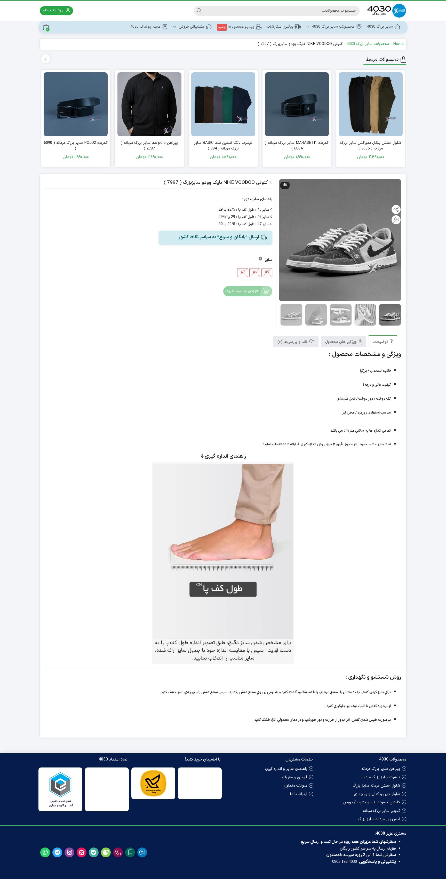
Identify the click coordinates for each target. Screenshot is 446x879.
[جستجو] (199, 11)
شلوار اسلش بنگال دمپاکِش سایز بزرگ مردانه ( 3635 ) (370, 146)
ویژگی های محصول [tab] (341, 342)
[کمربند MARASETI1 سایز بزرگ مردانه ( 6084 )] (297, 104)
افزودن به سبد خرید (242, 291)
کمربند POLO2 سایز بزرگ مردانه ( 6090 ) (76, 146)
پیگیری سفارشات (280, 27)
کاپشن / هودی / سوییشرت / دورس (371, 802)
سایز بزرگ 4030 (380, 27)
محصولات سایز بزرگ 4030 (332, 27)
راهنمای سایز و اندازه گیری (286, 769)
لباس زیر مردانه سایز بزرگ (379, 819)
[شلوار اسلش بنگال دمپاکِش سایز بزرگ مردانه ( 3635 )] (371, 104)
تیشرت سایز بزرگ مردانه (381, 777)
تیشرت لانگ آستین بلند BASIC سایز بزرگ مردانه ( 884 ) (223, 146)
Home (398, 44)
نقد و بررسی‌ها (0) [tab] (292, 342)
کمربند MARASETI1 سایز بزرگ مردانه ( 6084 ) (297, 146)
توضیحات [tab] (381, 342)
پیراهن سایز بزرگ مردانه (380, 769)
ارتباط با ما (298, 794)
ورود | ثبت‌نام (54, 10)
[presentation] (45, 58)
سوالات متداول (295, 786)
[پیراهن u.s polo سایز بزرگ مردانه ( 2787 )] (149, 104)
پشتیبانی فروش (191, 27)
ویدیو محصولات (236, 27)
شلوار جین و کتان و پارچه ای (377, 794)
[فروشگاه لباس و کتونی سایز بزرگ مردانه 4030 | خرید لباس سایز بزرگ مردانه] (385, 10)
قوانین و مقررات (294, 777)
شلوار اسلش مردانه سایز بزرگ (376, 786)
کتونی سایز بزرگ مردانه (381, 811)
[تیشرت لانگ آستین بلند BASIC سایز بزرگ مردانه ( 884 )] (223, 104)
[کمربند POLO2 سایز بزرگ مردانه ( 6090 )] (76, 104)
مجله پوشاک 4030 (145, 27)
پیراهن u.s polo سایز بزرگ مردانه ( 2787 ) (149, 146)
